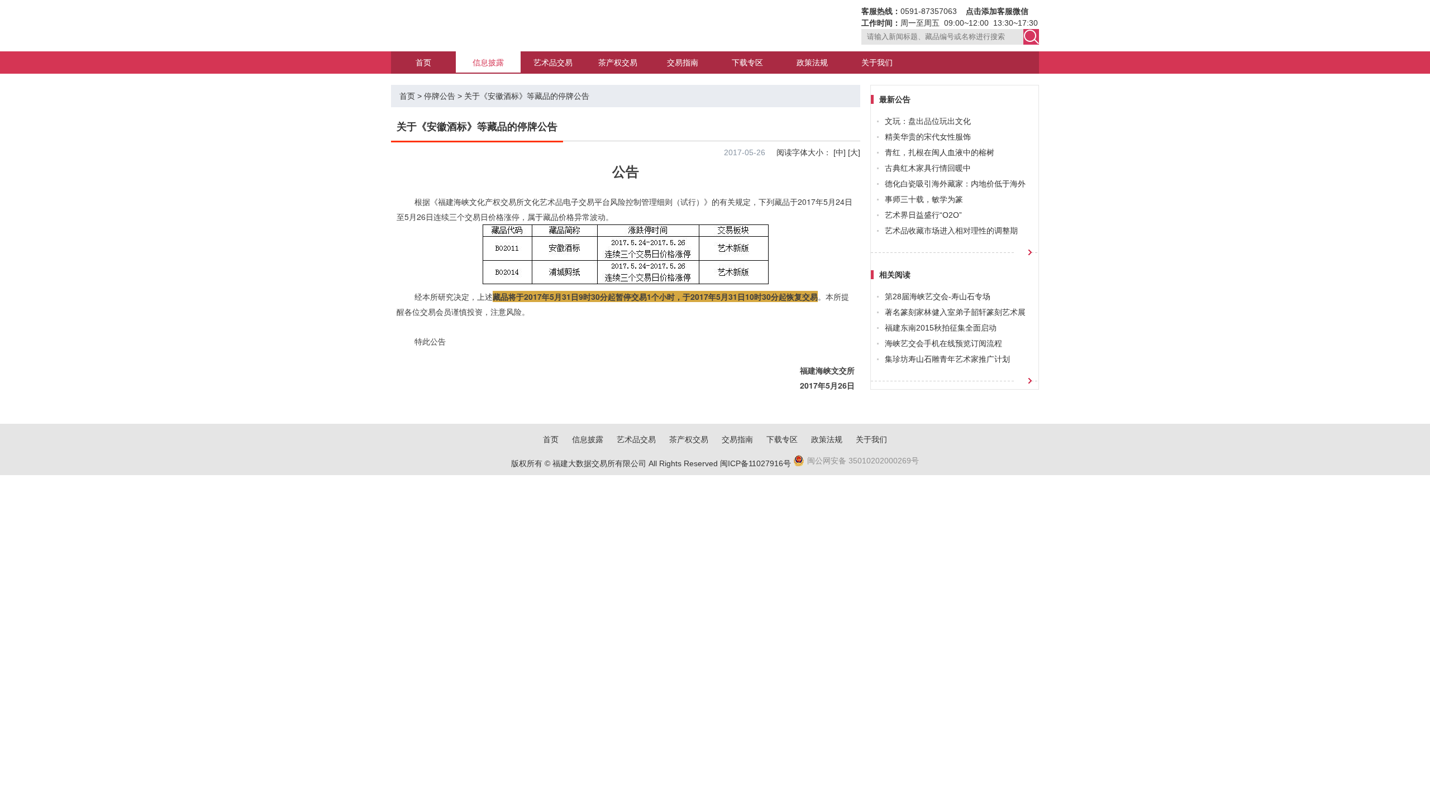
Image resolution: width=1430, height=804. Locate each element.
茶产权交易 (617, 62)
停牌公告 (439, 96)
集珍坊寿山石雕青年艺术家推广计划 (947, 359)
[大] (854, 152)
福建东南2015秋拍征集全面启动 (941, 327)
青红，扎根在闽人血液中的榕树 (939, 152)
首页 (423, 62)
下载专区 (747, 62)
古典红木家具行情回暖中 (928, 168)
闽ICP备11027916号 (755, 463)
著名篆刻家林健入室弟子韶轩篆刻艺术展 (955, 312)
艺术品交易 (553, 62)
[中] (839, 152)
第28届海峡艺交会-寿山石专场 (937, 296)
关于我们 (877, 62)
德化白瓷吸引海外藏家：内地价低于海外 (955, 183)
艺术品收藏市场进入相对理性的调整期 (951, 230)
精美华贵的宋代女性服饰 (928, 136)
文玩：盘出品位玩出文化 (928, 121)
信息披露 (488, 62)
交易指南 (682, 62)
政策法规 (812, 62)
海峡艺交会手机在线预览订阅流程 (943, 343)
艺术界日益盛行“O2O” (923, 214)
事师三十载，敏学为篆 (924, 199)
